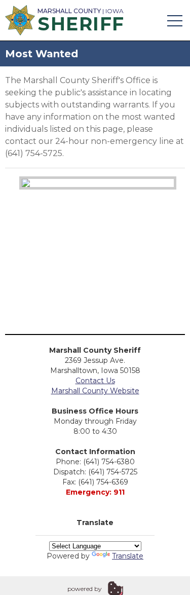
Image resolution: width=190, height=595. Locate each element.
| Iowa (81, 18)
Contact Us (95, 380)
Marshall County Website (95, 390)
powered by (84, 588)
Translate (127, 556)
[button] (174, 20)
